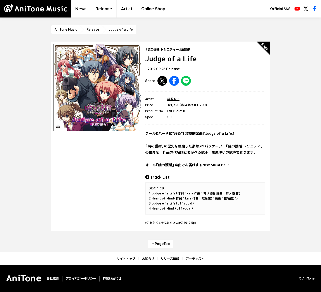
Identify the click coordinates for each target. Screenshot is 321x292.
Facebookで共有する (174, 81)
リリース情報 (170, 259)
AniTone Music (66, 29)
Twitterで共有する (162, 81)
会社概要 (53, 278)
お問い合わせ (112, 278)
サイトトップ (126, 259)
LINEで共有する (186, 81)
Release (103, 8)
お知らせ (148, 259)
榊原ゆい (173, 99)
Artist (126, 8)
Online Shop (153, 8)
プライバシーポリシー (81, 278)
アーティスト (195, 259)
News (80, 8)
